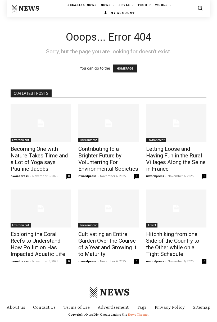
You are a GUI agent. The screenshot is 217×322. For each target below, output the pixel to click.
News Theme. (138, 314)
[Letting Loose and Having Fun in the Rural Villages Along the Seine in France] (176, 123)
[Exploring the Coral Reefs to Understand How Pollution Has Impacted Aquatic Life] (41, 208)
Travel (152, 225)
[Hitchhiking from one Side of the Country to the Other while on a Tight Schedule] (176, 208)
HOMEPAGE (125, 68)
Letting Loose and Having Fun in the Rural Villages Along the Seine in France (176, 159)
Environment (20, 140)
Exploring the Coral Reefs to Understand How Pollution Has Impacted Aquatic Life (38, 244)
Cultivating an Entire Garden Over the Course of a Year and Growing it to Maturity (107, 244)
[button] (200, 8)
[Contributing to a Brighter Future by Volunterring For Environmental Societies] (108, 123)
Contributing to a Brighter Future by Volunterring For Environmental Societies (108, 159)
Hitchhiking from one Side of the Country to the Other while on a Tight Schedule (172, 244)
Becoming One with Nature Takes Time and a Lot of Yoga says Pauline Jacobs (39, 159)
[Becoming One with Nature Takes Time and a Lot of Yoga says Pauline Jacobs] (41, 123)
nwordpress (20, 176)
